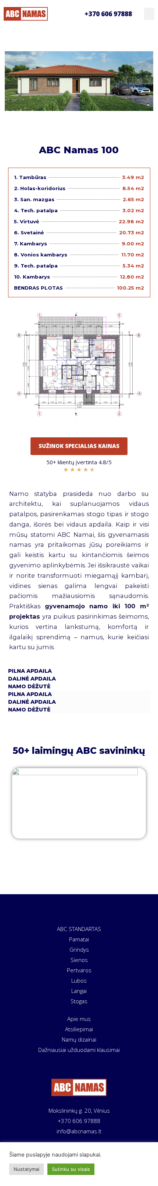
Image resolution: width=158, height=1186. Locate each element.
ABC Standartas (79, 929)
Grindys (79, 949)
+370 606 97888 (108, 14)
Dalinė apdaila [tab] (32, 678)
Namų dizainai (79, 1039)
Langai (79, 990)
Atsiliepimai (79, 1029)
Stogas (79, 1001)
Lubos (79, 980)
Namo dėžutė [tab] (29, 686)
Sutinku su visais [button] (71, 1169)
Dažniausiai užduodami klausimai (79, 1049)
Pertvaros (79, 970)
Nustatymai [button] (26, 1169)
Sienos (79, 959)
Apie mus (79, 1018)
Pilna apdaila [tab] (30, 671)
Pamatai (79, 939)
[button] (149, 14)
